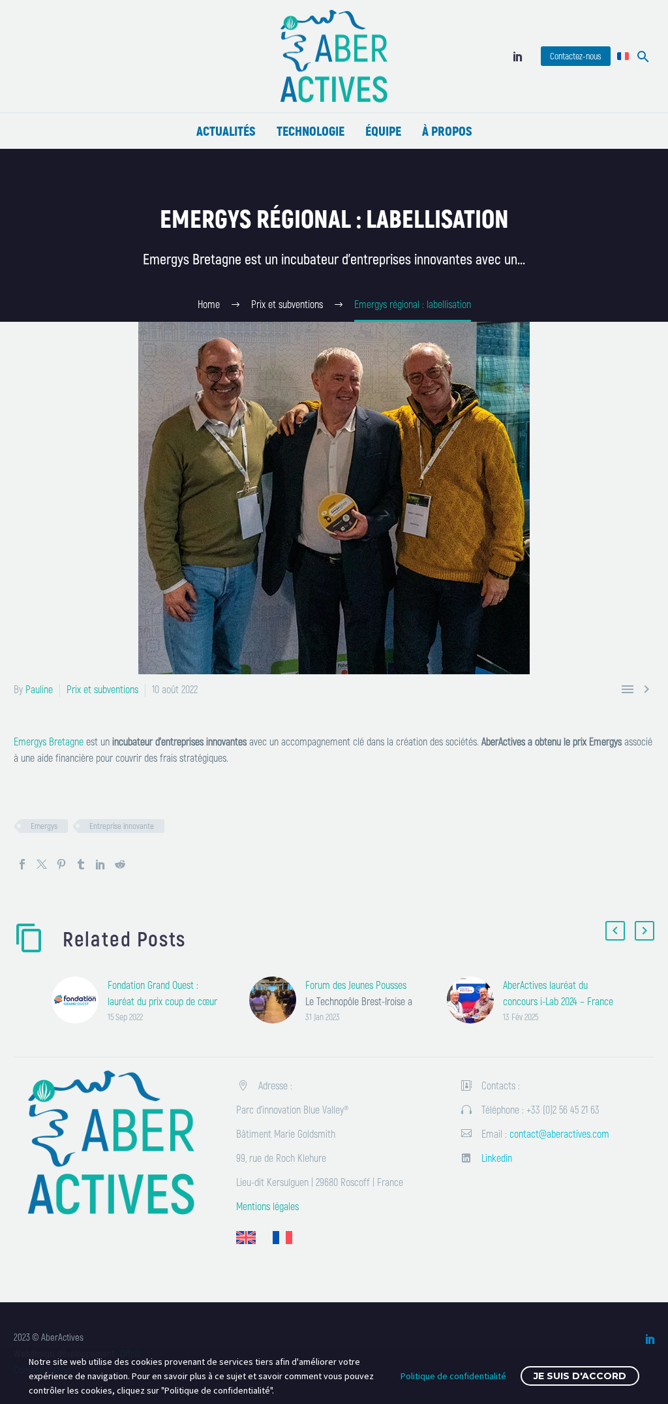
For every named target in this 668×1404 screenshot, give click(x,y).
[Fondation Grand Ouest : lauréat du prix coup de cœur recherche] (80, 1000)
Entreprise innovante (121, 825)
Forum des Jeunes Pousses (355, 984)
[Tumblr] (81, 864)
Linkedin (496, 1157)
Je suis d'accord (580, 1376)
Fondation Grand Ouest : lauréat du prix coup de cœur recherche (162, 1000)
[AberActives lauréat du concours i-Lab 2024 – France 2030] (475, 1000)
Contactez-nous (575, 55)
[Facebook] (22, 864)
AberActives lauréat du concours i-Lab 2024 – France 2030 (558, 1000)
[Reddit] (120, 864)
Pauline (39, 689)
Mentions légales (267, 1206)
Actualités (226, 130)
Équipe (383, 130)
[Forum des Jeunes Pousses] (277, 1000)
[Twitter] (42, 864)
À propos (447, 130)
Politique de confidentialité (453, 1376)
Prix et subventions (102, 689)
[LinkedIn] (518, 56)
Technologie (310, 130)
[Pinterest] (61, 864)
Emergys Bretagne (49, 741)
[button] (643, 56)
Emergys (44, 825)
